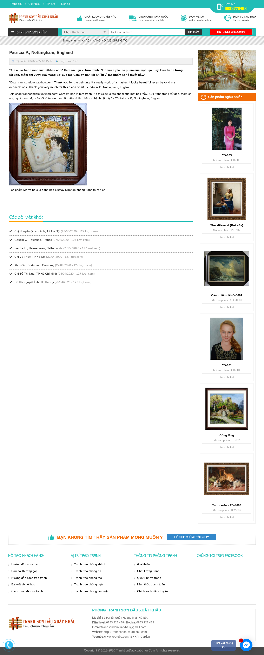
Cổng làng (226, 435)
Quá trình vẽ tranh (149, 577)
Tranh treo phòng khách (90, 564)
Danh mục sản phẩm (31, 32)
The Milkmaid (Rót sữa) (226, 225)
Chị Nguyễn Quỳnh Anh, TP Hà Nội (37, 231)
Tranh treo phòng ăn (87, 571)
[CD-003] (226, 129)
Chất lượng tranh (148, 571)
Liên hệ (65, 3)
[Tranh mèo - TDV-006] (226, 479)
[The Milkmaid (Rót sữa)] (226, 199)
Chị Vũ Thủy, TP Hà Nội (29, 256)
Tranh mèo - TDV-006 (226, 505)
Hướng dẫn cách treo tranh (29, 577)
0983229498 (236, 8)
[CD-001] (226, 339)
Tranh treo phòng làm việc (91, 591)
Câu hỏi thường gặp (24, 571)
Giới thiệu (34, 3)
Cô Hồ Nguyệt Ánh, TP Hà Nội (34, 282)
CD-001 (227, 365)
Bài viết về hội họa (23, 584)
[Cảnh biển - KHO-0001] (226, 269)
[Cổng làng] (226, 409)
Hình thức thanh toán (151, 584)
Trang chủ (16, 3)
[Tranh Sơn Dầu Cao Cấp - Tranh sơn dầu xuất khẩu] (33, 18)
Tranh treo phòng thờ (88, 577)
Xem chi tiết (226, 167)
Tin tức (50, 3)
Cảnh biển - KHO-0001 (226, 295)
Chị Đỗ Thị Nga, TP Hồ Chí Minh (35, 273)
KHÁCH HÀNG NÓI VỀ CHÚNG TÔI (105, 40)
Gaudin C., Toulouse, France (33, 239)
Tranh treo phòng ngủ (88, 584)
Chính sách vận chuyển (152, 591)
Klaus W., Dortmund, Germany (34, 265)
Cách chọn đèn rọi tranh (27, 591)
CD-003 (227, 155)
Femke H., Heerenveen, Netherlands (38, 248)
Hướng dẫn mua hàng (25, 564)
